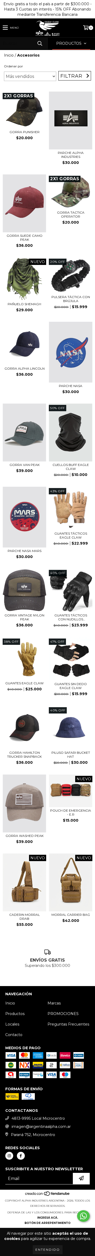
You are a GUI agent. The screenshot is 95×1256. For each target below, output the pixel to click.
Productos (15, 1013)
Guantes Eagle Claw (24, 683)
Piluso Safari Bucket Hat (70, 754)
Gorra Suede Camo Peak (24, 238)
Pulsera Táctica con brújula (70, 299)
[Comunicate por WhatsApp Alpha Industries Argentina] (83, 1216)
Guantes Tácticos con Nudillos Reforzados (70, 617)
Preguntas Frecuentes (68, 1024)
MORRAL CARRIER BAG (70, 915)
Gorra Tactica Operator (70, 214)
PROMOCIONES (63, 1013)
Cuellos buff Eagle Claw (71, 467)
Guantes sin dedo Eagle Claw (70, 686)
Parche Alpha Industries (71, 155)
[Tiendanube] (48, 1195)
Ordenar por (13, 66)
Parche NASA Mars (24, 551)
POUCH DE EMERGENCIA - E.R (70, 812)
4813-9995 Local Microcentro (38, 1118)
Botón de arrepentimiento (47, 1223)
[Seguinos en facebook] (21, 1156)
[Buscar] (39, 43)
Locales (12, 1024)
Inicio (9, 55)
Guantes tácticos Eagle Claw (70, 535)
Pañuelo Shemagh (24, 304)
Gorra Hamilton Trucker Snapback (24, 754)
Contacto (13, 1034)
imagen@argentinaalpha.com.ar (41, 1126)
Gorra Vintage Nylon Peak (24, 617)
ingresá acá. (47, 1217)
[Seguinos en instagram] (9, 1156)
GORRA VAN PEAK (25, 465)
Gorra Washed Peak (25, 836)
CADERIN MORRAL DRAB (24, 917)
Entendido (47, 1250)
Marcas (54, 1003)
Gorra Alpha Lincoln (24, 368)
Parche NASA (70, 386)
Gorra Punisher (25, 132)
